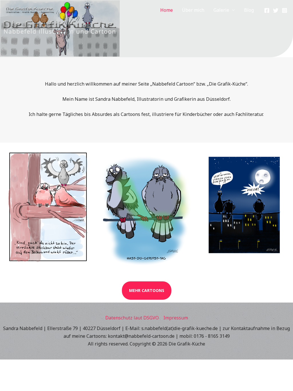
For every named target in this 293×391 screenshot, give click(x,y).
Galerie (221, 10)
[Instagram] (284, 10)
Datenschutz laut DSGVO (132, 318)
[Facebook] (267, 10)
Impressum (175, 318)
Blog (249, 10)
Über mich (193, 10)
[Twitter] (275, 10)
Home (166, 10)
